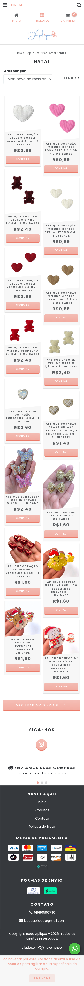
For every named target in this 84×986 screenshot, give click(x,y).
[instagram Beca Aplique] (41, 745)
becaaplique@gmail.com (44, 920)
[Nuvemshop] (42, 949)
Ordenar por (15, 70)
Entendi (42, 978)
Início (20, 53)
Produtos (42, 810)
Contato (42, 818)
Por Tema (49, 53)
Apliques (33, 53)
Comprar (22, 518)
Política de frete (42, 826)
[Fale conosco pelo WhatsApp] (74, 948)
